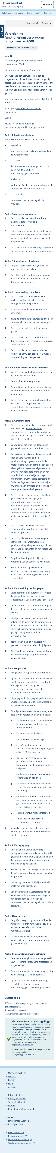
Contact (12, 1076)
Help (10, 1083)
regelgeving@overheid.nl (23, 1054)
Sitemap (12, 1105)
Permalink (31, 23)
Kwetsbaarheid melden (19, 1109)
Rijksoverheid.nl (16, 1136)
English (11, 1080)
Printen (45, 23)
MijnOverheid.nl (16, 1132)
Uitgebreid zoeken (34, 13)
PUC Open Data (15, 1124)
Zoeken (11, 1087)
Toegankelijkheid (16, 1102)
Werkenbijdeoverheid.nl (20, 1143)
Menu (49, 4)
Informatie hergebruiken (20, 1095)
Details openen (2, 31)
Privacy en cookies (17, 1098)
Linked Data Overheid (18, 1120)
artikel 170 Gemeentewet (28, 752)
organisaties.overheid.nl (22, 1044)
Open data (13, 1117)
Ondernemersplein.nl (18, 1139)
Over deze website (17, 1072)
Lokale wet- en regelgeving (13, 13)
